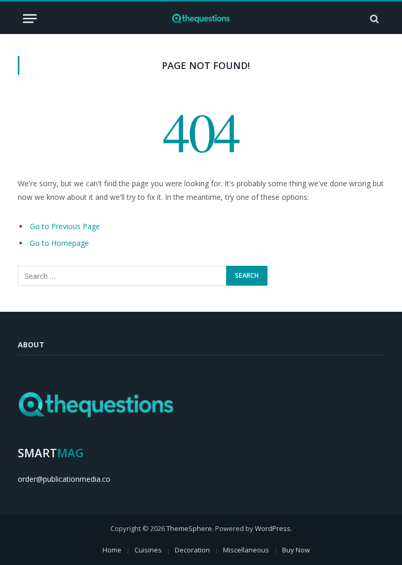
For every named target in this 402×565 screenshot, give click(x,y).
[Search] (373, 18)
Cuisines (148, 550)
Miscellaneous (246, 550)
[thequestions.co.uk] (201, 19)
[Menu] (30, 18)
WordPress (273, 528)
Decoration (192, 550)
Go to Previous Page (65, 226)
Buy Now (296, 550)
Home (112, 550)
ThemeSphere (189, 528)
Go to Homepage (59, 243)
